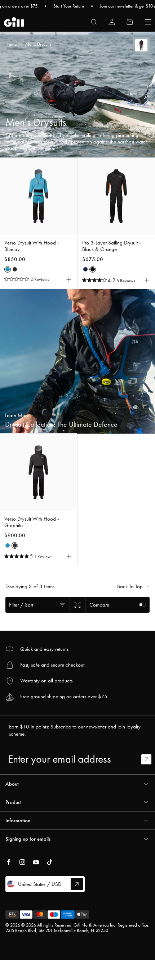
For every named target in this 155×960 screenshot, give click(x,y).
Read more (44, 148)
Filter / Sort (21, 604)
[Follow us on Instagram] (22, 862)
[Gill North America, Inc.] (14, 22)
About (12, 783)
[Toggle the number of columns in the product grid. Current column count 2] (77, 605)
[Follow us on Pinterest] (36, 862)
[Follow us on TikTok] (49, 862)
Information (17, 820)
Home (11, 44)
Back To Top (130, 586)
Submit (149, 759)
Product (13, 802)
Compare (99, 604)
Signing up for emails (27, 838)
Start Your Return (62, 6)
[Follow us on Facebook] (8, 862)
